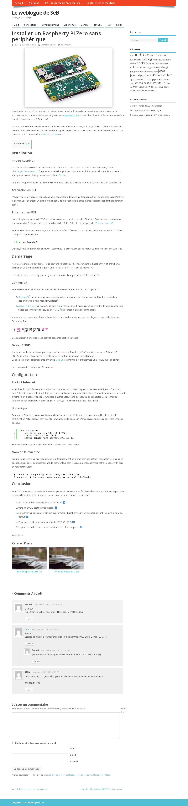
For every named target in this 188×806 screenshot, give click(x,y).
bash (142, 59)
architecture (160, 55)
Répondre (30, 619)
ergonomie (152, 67)
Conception (30, 24)
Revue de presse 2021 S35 (66, 571)
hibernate (141, 71)
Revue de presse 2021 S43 (29, 571)
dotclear (151, 63)
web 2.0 (157, 87)
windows (164, 86)
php (151, 79)
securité (133, 83)
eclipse (134, 67)
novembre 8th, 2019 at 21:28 (46, 672)
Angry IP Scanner (27, 305)
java (161, 70)
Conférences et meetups (101, 3)
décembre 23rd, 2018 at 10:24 (49, 604)
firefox (161, 67)
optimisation (135, 79)
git (167, 67)
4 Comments (66, 45)
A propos (34, 3)
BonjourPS (23, 296)
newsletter (162, 75)
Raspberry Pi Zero (50, 134)
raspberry (18, 535)
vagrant (134, 86)
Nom (72, 748)
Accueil (19, 3)
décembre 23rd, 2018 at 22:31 (45, 629)
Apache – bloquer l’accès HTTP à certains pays (101, 789)
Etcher (62, 175)
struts (157, 83)
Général (85, 24)
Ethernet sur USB (104, 223)
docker (142, 63)
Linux (119, 24)
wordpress (136, 90)
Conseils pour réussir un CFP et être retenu (150, 115)
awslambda (135, 60)
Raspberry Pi (71, 115)
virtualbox (143, 86)
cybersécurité (158, 59)
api (151, 55)
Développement (50, 24)
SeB (15, 45)
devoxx (133, 63)
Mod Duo (60, 359)
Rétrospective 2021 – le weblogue (145, 110)
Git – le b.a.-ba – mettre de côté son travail (30, 789)
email (145, 67)
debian (168, 60)
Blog (16, 24)
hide (27, 143)
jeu (144, 75)
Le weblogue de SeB (35, 12)
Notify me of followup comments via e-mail (35, 743)
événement (149, 90)
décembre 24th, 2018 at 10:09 (56, 650)
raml (164, 80)
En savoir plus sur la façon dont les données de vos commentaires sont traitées (77, 775)
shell (151, 82)
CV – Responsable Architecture (62, 3)
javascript (136, 75)
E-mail (73, 755)
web (150, 86)
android (142, 55)
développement (161, 63)
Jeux (109, 24)
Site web (74, 761)
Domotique (45, 45)
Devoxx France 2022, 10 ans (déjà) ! (146, 105)
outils (144, 79)
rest (168, 79)
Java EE (98, 24)
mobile (150, 75)
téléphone (166, 83)
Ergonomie (70, 24)
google (133, 71)
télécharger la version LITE (25, 171)
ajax (131, 56)
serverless (143, 83)
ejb (141, 67)
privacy (158, 79)
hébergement (152, 72)
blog (148, 59)
